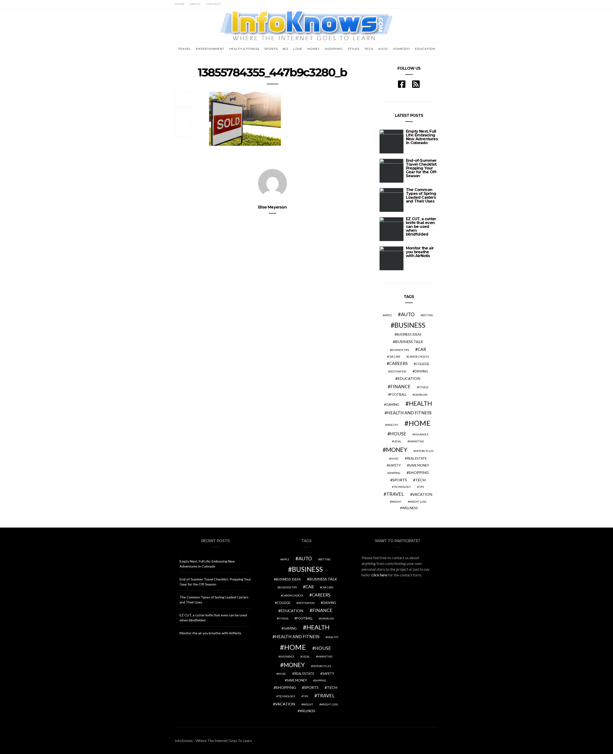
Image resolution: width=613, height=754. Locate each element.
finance (400, 386)
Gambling (421, 394)
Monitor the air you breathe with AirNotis (420, 252)
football (398, 394)
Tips (421, 486)
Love (297, 49)
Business (409, 325)
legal (397, 441)
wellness (410, 508)
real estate (417, 458)
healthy (392, 424)
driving (421, 371)
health (420, 403)
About (195, 4)
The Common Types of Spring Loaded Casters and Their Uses (421, 195)
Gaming (392, 404)
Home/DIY (401, 49)
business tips (400, 349)
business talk (409, 341)
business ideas (409, 334)
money (396, 449)
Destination (398, 371)
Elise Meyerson (272, 207)
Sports (271, 49)
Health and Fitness (409, 412)
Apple (388, 315)
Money (313, 49)
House (398, 433)
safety (395, 465)
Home (180, 4)
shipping (394, 472)
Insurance (421, 434)
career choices (418, 356)
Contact (213, 4)
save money (419, 465)
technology (402, 486)
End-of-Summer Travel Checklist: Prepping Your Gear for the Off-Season (421, 168)
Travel (184, 49)
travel (395, 494)
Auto (383, 49)
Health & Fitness (244, 49)
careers (398, 363)
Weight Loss (417, 501)
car (422, 349)
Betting (427, 315)
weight (396, 501)
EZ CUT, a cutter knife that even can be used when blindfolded (421, 226)
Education (425, 49)
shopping (419, 472)
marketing (416, 441)
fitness (423, 387)
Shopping (334, 49)
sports (399, 480)
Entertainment (210, 49)
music (395, 458)
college (422, 364)
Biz (285, 49)
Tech (368, 49)
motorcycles (424, 450)
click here (379, 575)
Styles (353, 49)
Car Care (394, 356)
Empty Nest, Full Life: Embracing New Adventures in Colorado (422, 137)
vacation (422, 494)
